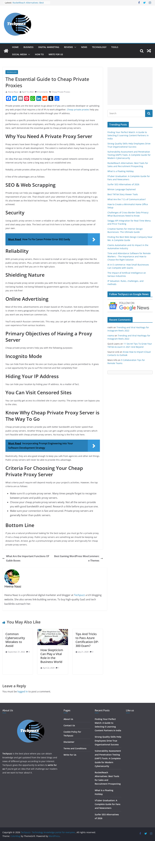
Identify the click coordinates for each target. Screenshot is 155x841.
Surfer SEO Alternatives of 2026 (123, 184)
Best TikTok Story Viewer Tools (122, 194)
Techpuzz (79, 595)
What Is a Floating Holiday (120, 171)
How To (39, 54)
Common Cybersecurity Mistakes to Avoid (15, 640)
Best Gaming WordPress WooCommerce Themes (76, 558)
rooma (110, 335)
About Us (68, 719)
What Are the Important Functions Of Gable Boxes (27, 558)
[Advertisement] (130, 86)
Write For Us (56, 54)
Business (28, 47)
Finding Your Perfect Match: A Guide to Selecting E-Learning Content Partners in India (128, 135)
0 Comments (42, 92)
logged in (22, 691)
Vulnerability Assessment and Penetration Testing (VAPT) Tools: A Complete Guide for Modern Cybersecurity (129, 154)
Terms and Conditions (75, 748)
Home (15, 47)
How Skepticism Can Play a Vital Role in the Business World (51, 656)
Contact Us (69, 725)
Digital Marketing (48, 47)
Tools (114, 47)
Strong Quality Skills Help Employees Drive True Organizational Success (108, 740)
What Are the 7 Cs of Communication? (126, 199)
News (84, 47)
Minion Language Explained (121, 189)
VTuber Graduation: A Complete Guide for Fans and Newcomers (107, 804)
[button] (74, 47)
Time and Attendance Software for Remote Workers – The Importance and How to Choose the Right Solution (129, 256)
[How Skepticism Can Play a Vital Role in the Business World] (52, 631)
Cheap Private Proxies (61, 92)
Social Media (19, 54)
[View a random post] (149, 50)
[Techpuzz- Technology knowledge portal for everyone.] (6, 50)
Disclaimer (69, 741)
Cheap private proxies (78, 109)
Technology (99, 47)
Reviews (68, 47)
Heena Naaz (13, 92)
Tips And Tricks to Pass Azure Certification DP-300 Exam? (87, 640)
